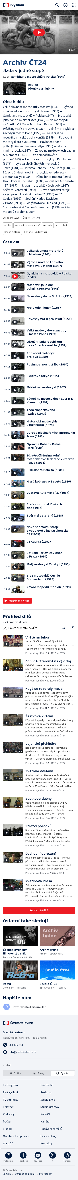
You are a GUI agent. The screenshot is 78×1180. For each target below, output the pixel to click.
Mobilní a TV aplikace (16, 1136)
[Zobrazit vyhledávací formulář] (57, 5)
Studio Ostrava (49, 1107)
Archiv (7, 225)
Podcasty (8, 1114)
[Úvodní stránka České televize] (18, 1023)
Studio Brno (47, 1099)
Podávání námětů (51, 1128)
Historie (47, 225)
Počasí (7, 1121)
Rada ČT (45, 1114)
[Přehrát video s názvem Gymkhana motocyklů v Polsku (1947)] (39, 32)
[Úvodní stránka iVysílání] (13, 5)
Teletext (8, 1107)
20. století (61, 225)
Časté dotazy (48, 1136)
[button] (39, 32)
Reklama (46, 1092)
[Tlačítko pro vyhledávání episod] (64, 627)
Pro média (46, 1085)
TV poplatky (10, 1099)
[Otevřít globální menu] (74, 5)
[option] (15, 1073)
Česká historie (12, 232)
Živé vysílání (10, 1092)
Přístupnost (45, 1173)
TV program (10, 1085)
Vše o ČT (8, 1143)
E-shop (7, 1128)
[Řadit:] (72, 627)
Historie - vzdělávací (35, 232)
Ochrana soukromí (25, 1173)
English (7, 1173)
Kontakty (46, 1143)
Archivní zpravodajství (27, 225)
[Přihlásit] (65, 5)
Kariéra (45, 1121)
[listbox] (39, 1073)
